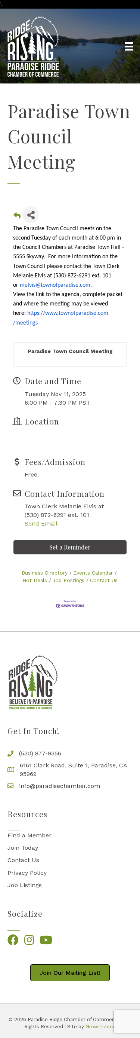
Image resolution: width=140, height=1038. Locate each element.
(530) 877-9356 (40, 753)
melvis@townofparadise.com (55, 285)
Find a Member (29, 835)
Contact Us (104, 580)
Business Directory (45, 573)
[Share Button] (30, 214)
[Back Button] (17, 217)
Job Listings (24, 885)
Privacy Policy (27, 872)
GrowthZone (100, 1026)
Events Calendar (93, 573)
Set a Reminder (70, 547)
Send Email (41, 523)
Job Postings (68, 580)
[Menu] (128, 46)
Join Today (22, 847)
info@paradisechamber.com (59, 785)
